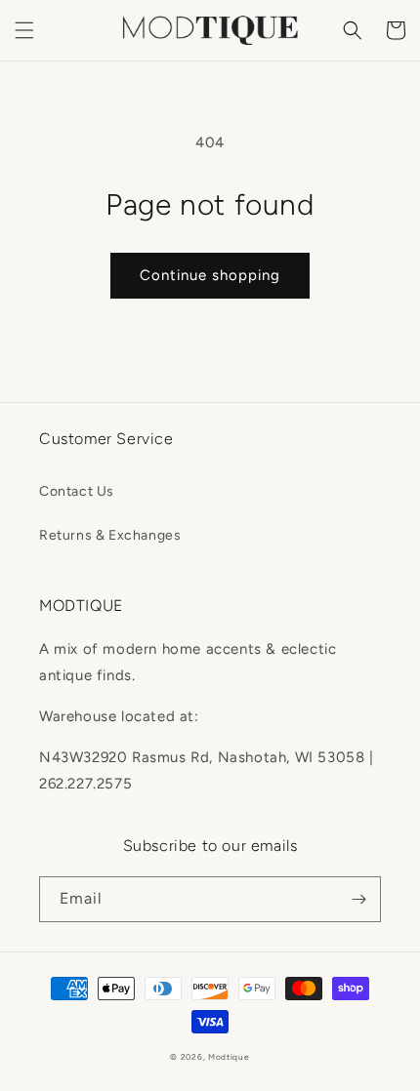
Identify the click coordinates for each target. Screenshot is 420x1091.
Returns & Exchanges (110, 535)
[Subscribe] (358, 899)
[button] (24, 30)
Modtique (229, 1057)
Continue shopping (210, 275)
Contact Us (76, 491)
